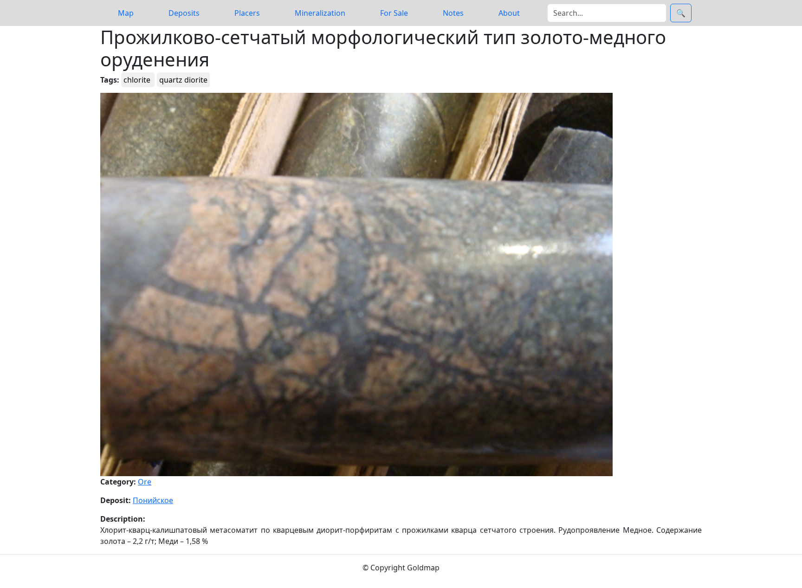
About (509, 13)
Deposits (184, 13)
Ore (144, 482)
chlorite (137, 80)
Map (126, 13)
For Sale (394, 13)
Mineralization (320, 13)
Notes (453, 13)
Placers (247, 13)
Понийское (153, 500)
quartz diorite (183, 80)
